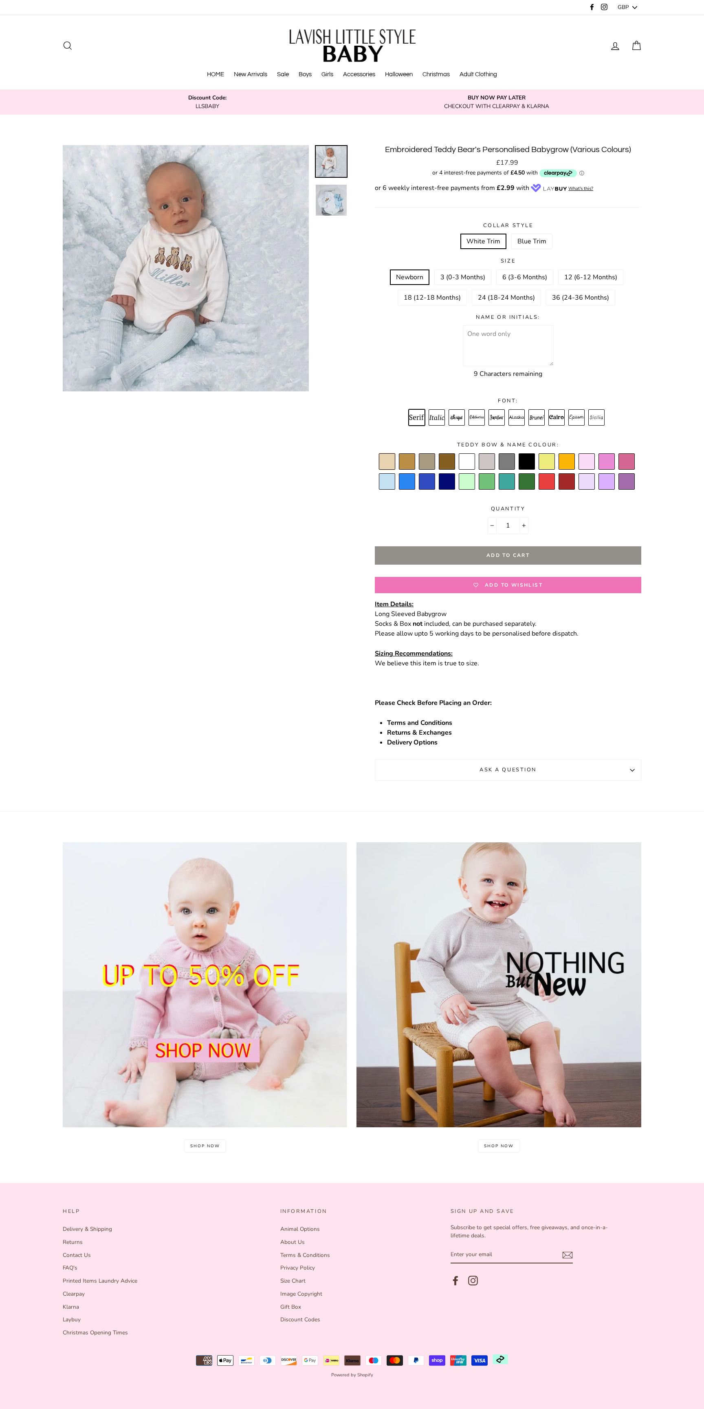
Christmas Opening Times (95, 1332)
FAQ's (70, 1268)
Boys (305, 74)
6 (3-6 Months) (524, 277)
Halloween (399, 74)
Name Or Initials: (508, 317)
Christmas (436, 74)
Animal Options (300, 1229)
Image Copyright (301, 1294)
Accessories (359, 74)
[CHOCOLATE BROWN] (427, 462)
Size (508, 261)
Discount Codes (300, 1319)
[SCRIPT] (457, 418)
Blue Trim (531, 241)
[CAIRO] (557, 418)
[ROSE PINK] (627, 462)
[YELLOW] (547, 462)
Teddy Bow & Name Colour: (508, 444)
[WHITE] (467, 462)
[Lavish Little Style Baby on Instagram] (473, 1280)
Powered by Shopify (352, 1375)
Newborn (409, 277)
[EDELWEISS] (477, 418)
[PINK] (607, 462)
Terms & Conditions (305, 1255)
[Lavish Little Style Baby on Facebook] (455, 1280)
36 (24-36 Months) (580, 297)
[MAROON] (567, 482)
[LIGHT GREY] (487, 462)
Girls (327, 74)
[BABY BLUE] (387, 482)
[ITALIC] (437, 418)
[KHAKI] (527, 482)
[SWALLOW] (497, 418)
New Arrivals (250, 74)
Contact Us (77, 1255)
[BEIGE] (387, 462)
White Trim (483, 241)
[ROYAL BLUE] (427, 482)
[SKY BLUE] (407, 482)
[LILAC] (587, 482)
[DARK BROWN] (447, 462)
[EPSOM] (577, 418)
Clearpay (74, 1294)
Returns (73, 1242)
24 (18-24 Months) (506, 297)
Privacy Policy (297, 1268)
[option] (207, 102)
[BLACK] (527, 462)
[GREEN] (487, 482)
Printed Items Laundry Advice (100, 1281)
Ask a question (508, 769)
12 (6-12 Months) (590, 277)
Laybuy (72, 1319)
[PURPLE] (627, 482)
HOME (215, 74)
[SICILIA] (597, 418)
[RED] (547, 482)
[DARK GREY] (507, 462)
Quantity (508, 508)
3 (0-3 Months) (462, 277)
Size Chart (293, 1281)
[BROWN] (407, 462)
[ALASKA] (517, 418)
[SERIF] (417, 418)
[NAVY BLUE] (447, 482)
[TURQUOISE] (507, 482)
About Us (292, 1242)
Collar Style (508, 225)
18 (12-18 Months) (432, 297)
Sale (283, 74)
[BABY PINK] (587, 462)
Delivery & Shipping (87, 1229)
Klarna (71, 1307)
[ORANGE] (567, 462)
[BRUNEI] (537, 418)
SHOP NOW (205, 1146)
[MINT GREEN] (467, 482)
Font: (508, 400)
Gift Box (290, 1307)
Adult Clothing (478, 74)
